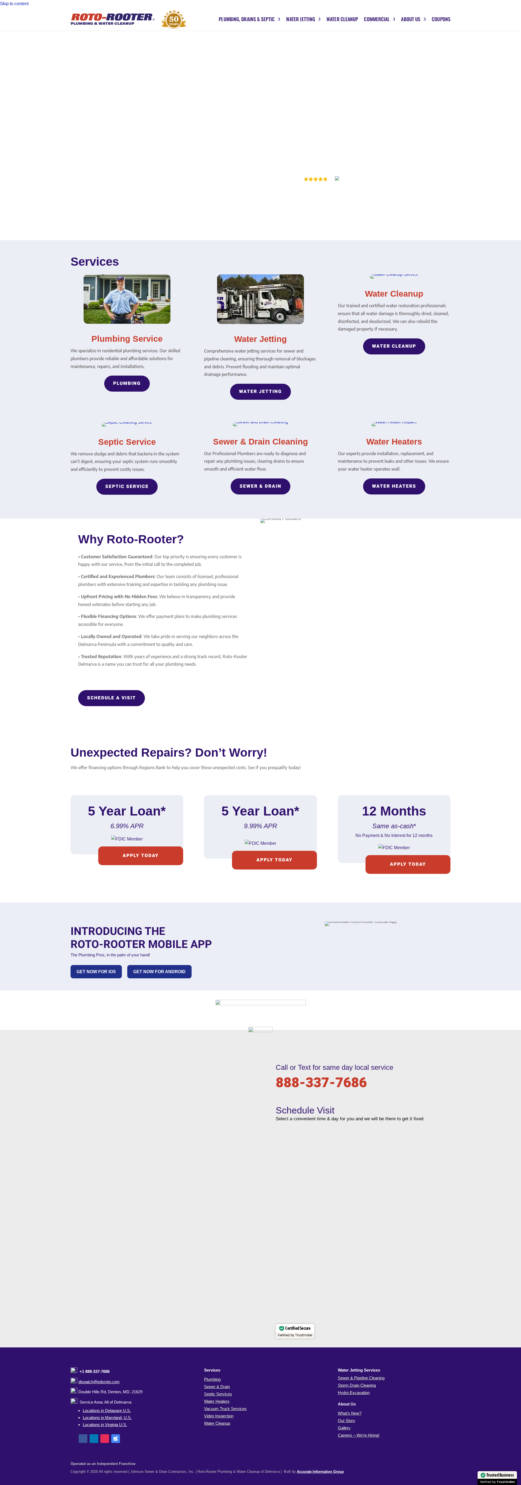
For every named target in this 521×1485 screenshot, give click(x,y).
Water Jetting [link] (300, 19)
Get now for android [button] (159, 971)
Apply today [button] (408, 864)
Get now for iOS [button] (96, 971)
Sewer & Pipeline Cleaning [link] (361, 1378)
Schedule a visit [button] (111, 697)
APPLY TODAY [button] (141, 855)
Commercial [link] (377, 19)
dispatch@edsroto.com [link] (99, 1381)
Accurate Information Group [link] (320, 1472)
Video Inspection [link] (218, 1416)
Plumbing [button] (127, 383)
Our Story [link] (346, 1420)
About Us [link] (410, 19)
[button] (83, 1438)
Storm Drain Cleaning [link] (357, 1385)
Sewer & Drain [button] (260, 486)
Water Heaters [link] (217, 1401)
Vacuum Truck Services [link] (225, 1408)
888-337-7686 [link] (321, 1083)
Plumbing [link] (212, 1379)
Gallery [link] (344, 1428)
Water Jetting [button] (260, 391)
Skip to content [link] (14, 3)
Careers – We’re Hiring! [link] (358, 1435)
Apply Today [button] (274, 859)
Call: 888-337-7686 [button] (357, 148)
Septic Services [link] (218, 1394)
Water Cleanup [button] (394, 346)
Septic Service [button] (127, 486)
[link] (128, 19)
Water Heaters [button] (394, 486)
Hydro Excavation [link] (354, 1392)
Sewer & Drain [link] (217, 1386)
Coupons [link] (441, 19)
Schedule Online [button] (298, 148)
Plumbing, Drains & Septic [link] (247, 19)
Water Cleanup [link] (342, 19)
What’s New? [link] (349, 1413)
